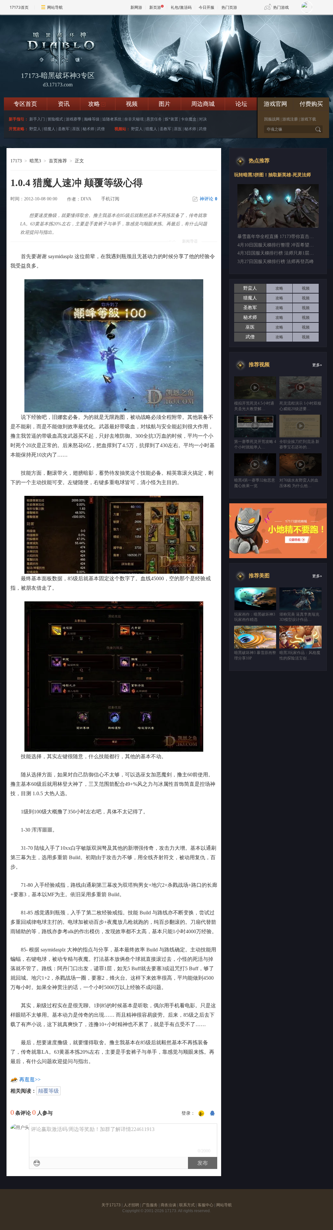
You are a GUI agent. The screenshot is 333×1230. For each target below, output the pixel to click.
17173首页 (19, 7)
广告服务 (150, 1205)
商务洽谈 (168, 1205)
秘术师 (88, 129)
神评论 (208, 198)
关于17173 (111, 1205)
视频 (132, 104)
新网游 (136, 7)
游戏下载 (308, 119)
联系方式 (187, 1205)
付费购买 (311, 104)
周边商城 (203, 104)
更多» (317, 365)
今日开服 (206, 7)
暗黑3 (35, 160)
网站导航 (55, 7)
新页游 (155, 7)
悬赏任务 (154, 119)
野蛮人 (35, 129)
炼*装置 (171, 119)
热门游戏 (281, 7)
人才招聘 (131, 1205)
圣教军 (64, 129)
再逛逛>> (30, 1079)
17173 (16, 160)
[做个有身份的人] (201, 1114)
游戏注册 (290, 119)
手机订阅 (110, 198)
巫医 (76, 129)
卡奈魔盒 (188, 119)
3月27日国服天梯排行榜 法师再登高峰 (275, 261)
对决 (203, 119)
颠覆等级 (48, 1091)
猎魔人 (49, 129)
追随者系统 (112, 119)
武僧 (101, 129)
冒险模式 (55, 119)
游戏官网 (275, 104)
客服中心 (205, 1205)
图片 (164, 104)
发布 (202, 1163)
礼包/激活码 (181, 7)
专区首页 (25, 104)
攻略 (97, 104)
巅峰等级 (92, 119)
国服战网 (272, 119)
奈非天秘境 (134, 119)
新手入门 (37, 119)
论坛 (241, 104)
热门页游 (229, 7)
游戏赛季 (73, 119)
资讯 (64, 104)
